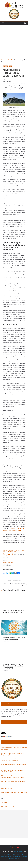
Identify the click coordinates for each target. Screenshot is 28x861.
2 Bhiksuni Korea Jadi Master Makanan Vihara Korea (14, 585)
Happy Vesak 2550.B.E (8, 562)
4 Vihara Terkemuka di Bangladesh (12, 580)
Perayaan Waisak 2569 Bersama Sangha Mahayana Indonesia (13, 611)
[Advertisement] (14, 40)
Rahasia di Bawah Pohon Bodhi (8, 806)
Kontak (17, 858)
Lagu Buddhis (4, 802)
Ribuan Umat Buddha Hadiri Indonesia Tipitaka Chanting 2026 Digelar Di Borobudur (8, 553)
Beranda (3, 60)
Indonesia (5, 66)
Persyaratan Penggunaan (14, 856)
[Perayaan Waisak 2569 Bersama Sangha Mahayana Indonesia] (14, 594)
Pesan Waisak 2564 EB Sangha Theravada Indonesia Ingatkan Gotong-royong (13, 666)
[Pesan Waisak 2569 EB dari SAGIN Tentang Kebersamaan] (14, 621)
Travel (10, 60)
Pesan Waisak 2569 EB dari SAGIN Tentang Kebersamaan (14, 638)
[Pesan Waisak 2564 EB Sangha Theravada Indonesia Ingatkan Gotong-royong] (14, 648)
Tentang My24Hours (7, 854)
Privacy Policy (16, 854)
